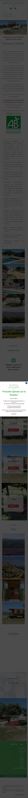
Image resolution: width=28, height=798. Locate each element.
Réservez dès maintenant (8, 410)
